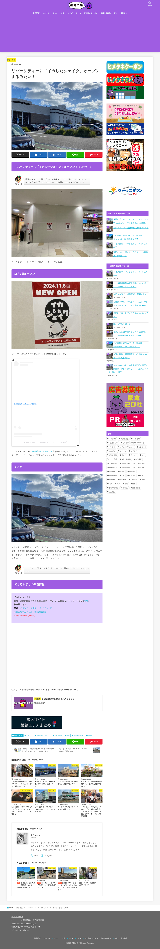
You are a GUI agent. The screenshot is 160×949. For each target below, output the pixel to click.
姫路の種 (75, 943)
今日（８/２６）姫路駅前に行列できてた (130, 228)
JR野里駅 (136, 439)
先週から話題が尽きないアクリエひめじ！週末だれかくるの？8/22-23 (129, 333)
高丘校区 (112, 492)
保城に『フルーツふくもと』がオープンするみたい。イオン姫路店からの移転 (130, 221)
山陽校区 (132, 471)
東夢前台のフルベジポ (42, 451)
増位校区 (139, 459)
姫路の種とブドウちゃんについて (26, 927)
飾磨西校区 (136, 488)
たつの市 (125, 443)
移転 (143, 479)
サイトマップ (17, 917)
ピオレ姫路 (113, 455)
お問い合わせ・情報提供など (24, 923)
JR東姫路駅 (124, 439)
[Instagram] (46, 855)
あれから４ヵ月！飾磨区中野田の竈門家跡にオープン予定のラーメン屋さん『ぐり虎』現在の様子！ (127, 368)
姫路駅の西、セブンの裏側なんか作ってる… (130, 315)
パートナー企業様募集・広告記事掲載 (28, 920)
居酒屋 (122, 471)
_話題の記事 (113, 443)
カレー (131, 447)
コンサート (142, 447)
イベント (46, 13)
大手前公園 (113, 463)
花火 (110, 484)
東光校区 (112, 479)
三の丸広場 (113, 459)
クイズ (70, 13)
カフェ (122, 447)
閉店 (118, 484)
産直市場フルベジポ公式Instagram (30, 612)
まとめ (78, 13)
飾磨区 (89, 735)
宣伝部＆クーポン (90, 13)
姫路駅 (142, 467)
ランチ (124, 455)
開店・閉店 (11, 60)
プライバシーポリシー (21, 930)
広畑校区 (132, 475)
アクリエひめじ (138, 443)
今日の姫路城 (126, 459)
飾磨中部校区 (78, 735)
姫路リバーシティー (43, 735)
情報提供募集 (106, 13)
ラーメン (134, 455)
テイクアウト (135, 451)
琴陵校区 (123, 479)
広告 (115, 13)
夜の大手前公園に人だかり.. (125, 324)
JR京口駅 (112, 439)
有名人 (142, 475)
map (86, 601)
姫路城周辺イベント (128, 467)
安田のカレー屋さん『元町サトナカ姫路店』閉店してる (130, 254)
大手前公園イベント (128, 463)
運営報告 (123, 13)
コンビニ (112, 451)
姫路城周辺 (113, 467)
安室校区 (112, 471)
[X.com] (35, 855)
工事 (123, 475)
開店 (68, 735)
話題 (62, 13)
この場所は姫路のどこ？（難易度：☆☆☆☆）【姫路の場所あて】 (128, 237)
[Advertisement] (80, 34)
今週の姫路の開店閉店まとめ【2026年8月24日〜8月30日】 (130, 356)
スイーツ (29, 735)
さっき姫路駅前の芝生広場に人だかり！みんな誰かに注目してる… (130, 285)
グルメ (55, 13)
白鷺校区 (134, 479)
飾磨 (134, 484)
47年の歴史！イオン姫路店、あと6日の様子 (130, 245)
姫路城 (142, 463)
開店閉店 (36, 13)
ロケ (143, 455)
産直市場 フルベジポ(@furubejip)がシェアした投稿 (44, 442)
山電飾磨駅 (58, 735)
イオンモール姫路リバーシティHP (36, 608)
